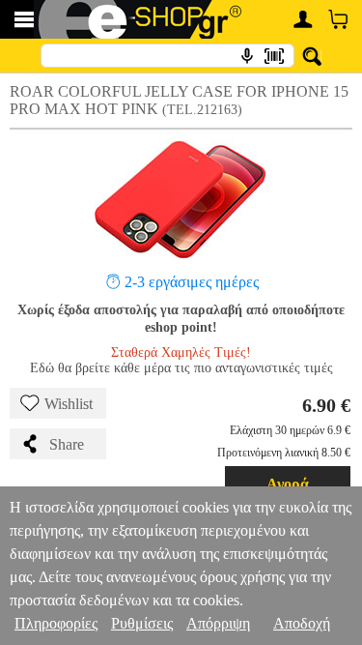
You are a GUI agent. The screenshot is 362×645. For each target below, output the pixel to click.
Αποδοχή (301, 623)
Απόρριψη (218, 623)
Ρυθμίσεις (142, 623)
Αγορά (287, 484)
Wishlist (68, 404)
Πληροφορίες (55, 623)
